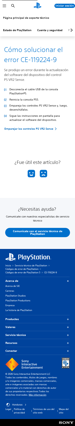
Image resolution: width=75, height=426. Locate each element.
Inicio (8, 265)
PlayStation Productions (17, 300)
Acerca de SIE (12, 286)
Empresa (10, 305)
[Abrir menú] (4, 6)
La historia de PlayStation (18, 310)
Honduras (17, 404)
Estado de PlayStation (17, 30)
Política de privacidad (19, 410)
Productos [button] (12, 319)
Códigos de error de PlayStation (21, 269)
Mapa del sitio (64, 410)
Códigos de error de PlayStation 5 (22, 272)
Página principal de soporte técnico (26, 18)
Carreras (9, 290)
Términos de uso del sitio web (43, 410)
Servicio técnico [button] (15, 335)
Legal (8, 409)
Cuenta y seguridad (49, 30)
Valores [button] (10, 327)
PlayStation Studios (15, 295)
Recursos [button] (11, 343)
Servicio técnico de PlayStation (31, 265)
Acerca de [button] (11, 281)
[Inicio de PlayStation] (37, 6)
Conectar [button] (11, 351)
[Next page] (71, 30)
